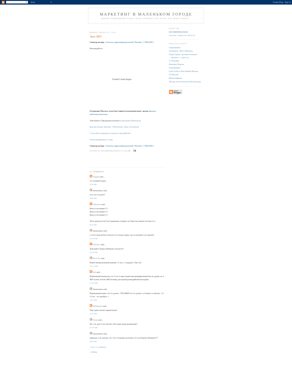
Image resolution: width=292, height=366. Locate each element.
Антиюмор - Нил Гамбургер (181, 50)
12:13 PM (94, 266)
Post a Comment (98, 347)
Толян (95, 319)
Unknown (97, 204)
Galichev (96, 244)
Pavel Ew (96, 258)
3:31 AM (126, 151)
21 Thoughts (174, 60)
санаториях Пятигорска (131, 120)
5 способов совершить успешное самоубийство (110, 133)
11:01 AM (93, 238)
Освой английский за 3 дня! (101, 139)
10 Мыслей (173, 74)
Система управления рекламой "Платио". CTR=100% (130, 42)
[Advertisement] (125, 26)
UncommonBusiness (178, 32)
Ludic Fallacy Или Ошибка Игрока (183, 71)
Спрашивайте (175, 47)
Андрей (96, 176)
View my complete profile (182, 35)
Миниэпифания (175, 78)
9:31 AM (93, 225)
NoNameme (97, 306)
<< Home (93, 351)
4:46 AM (93, 198)
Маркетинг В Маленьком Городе (146, 14)
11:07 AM (93, 327)
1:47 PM (93, 300)
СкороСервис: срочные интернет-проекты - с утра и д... (183, 56)
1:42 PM (93, 314)
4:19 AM (93, 184)
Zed (94, 272)
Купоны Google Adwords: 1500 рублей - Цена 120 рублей (114, 126)
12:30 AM (94, 283)
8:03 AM (93, 341)
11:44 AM (93, 252)
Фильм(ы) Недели (176, 64)
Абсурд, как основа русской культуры (185, 81)
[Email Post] (134, 150)
